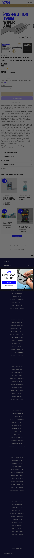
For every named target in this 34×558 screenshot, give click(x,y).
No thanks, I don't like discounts (9, 285)
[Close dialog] (32, 269)
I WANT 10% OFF (9, 282)
